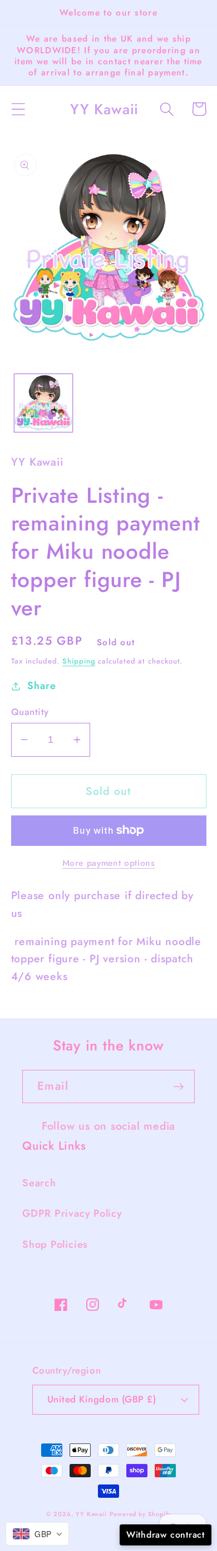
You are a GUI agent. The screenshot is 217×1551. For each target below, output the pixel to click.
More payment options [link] (108, 863)
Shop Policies (55, 1244)
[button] (18, 109)
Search (39, 1183)
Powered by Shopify (140, 1513)
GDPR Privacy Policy (72, 1213)
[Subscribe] (178, 1087)
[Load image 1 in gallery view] (43, 403)
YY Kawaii (91, 1513)
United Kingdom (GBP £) (101, 1399)
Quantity (30, 712)
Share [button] (41, 685)
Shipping (78, 661)
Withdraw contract (165, 1534)
